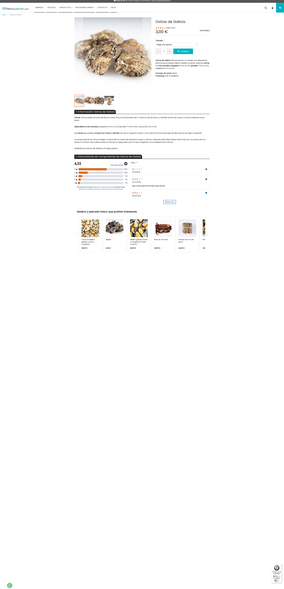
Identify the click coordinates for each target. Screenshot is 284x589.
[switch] (276, 580)
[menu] (142, 8)
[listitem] (90, 234)
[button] (78, 55)
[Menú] (280, 565)
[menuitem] (39, 8)
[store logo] (14, 8)
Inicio (4, 15)
